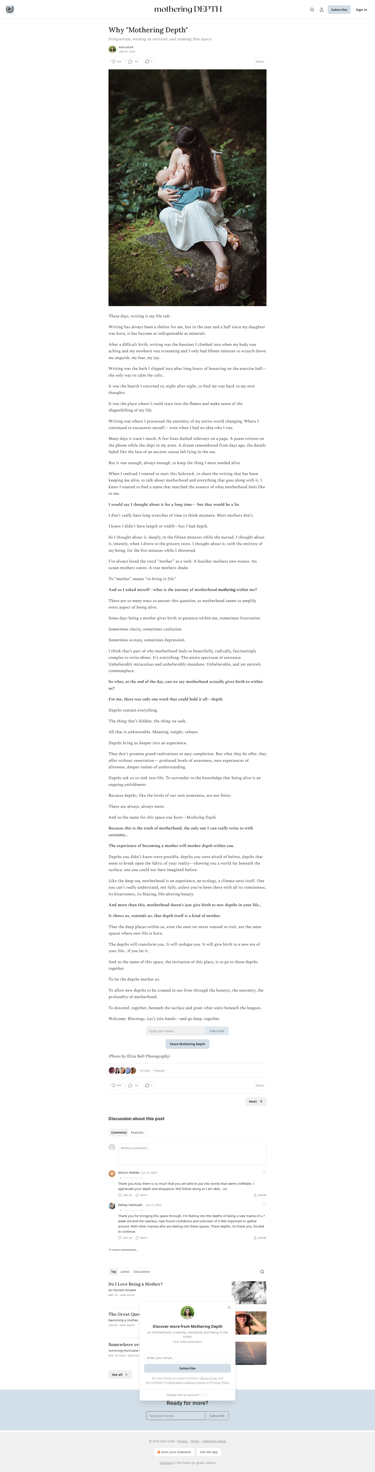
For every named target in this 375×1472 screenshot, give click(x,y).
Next (253, 1101)
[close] (229, 1307)
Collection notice (214, 1441)
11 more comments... (123, 1250)
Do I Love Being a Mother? (136, 1284)
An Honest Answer (122, 1290)
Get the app (209, 1452)
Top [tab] (113, 1272)
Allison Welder (129, 1172)
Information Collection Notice (186, 1382)
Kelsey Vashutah (130, 1205)
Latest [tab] (124, 1272)
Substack (166, 1463)
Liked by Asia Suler (133, 1177)
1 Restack (159, 1070)
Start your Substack (176, 1452)
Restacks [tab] (137, 1132)
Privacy (183, 1441)
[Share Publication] (321, 9)
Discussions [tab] (142, 1272)
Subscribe (339, 9)
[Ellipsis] (264, 1172)
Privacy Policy (220, 1382)
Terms (194, 1441)
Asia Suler (126, 47)
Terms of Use (208, 1378)
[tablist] (127, 1132)
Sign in (361, 9)
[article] (187, 1292)
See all (117, 1374)
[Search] (312, 9)
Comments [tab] (119, 1132)
